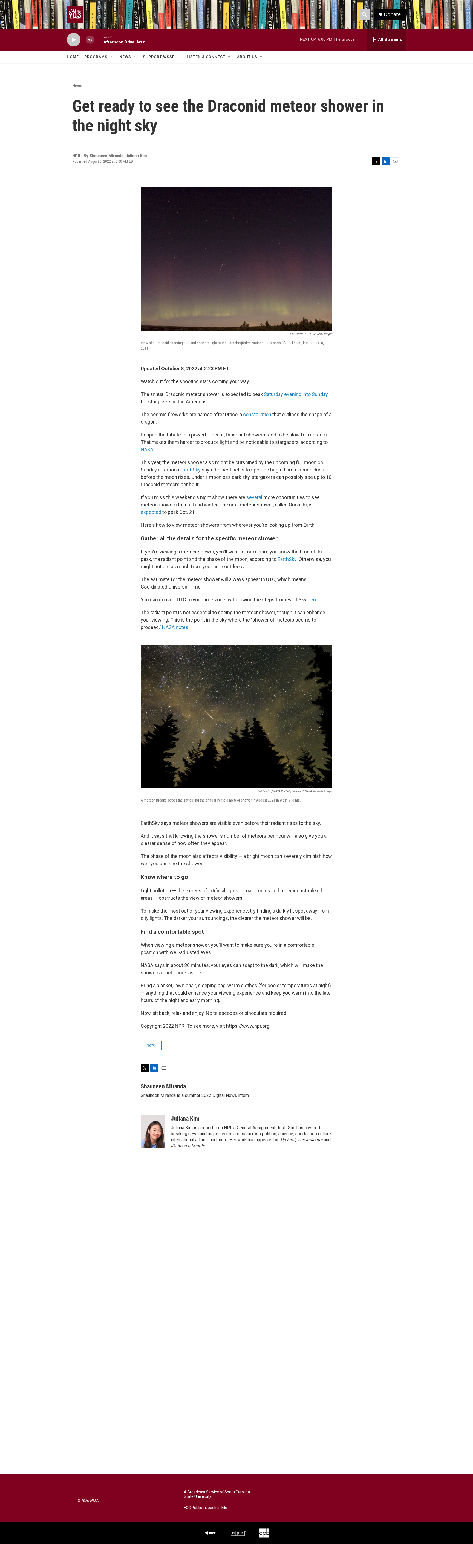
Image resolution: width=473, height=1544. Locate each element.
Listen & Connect (206, 57)
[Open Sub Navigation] (111, 57)
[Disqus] (236, 1259)
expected (151, 512)
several (254, 497)
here (313, 599)
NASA (147, 449)
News (125, 57)
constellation (257, 414)
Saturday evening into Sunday (296, 394)
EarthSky (191, 470)
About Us (247, 57)
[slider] (99, 39)
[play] (73, 40)
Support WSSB (159, 57)
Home (73, 57)
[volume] (90, 40)
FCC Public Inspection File (205, 1508)
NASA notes (175, 627)
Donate (392, 14)
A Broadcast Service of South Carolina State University (217, 1494)
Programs (96, 57)
